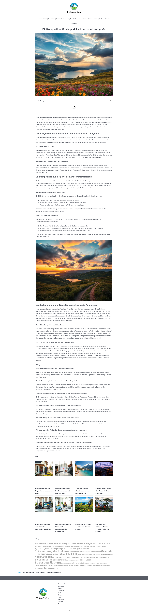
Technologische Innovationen (98, 563)
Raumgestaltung (102, 557)
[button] (110, 101)
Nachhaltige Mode (107, 554)
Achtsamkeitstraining (79, 543)
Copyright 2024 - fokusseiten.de (74, 610)
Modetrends (85, 554)
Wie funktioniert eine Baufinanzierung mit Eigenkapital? (62, 491)
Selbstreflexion (59, 560)
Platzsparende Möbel (87, 557)
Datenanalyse (55, 546)
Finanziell (51, 19)
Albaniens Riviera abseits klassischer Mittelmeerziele (82, 491)
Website (60, 604)
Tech (100, 19)
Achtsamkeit (40, 544)
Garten (60, 588)
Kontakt (74, 23)
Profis (90, 19)
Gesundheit (60, 19)
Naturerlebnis (57, 557)
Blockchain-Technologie (97, 543)
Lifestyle (68, 19)
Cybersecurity (47, 546)
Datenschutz (63, 546)
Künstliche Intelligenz (71, 554)
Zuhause (107, 19)
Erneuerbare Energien (74, 551)
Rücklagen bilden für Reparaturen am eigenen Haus (44, 491)
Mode (75, 19)
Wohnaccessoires (68, 565)
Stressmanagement (67, 563)
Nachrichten (82, 19)
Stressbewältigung (48, 562)
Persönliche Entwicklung (70, 557)
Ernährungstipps (85, 551)
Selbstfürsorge (43, 559)
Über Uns (61, 599)
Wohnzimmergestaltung (100, 565)
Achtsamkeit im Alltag (56, 543)
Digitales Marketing (83, 546)
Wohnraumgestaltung (83, 566)
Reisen (95, 19)
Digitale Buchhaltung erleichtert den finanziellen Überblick (43, 527)
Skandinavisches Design (72, 560)
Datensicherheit (72, 546)
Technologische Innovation (81, 563)
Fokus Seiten (42, 19)
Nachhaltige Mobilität (94, 554)
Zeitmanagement (51, 568)
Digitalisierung (40, 549)
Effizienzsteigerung (53, 549)
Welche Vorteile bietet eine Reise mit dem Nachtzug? (103, 491)
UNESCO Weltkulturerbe (56, 565)
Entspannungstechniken (51, 551)
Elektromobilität (67, 549)
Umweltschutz (41, 565)
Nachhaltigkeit (43, 556)
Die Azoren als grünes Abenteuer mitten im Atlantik (83, 527)
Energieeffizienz (81, 548)
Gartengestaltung (96, 551)
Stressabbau (85, 560)
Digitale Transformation (98, 546)
